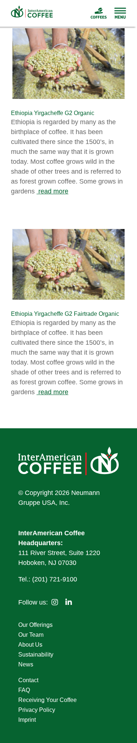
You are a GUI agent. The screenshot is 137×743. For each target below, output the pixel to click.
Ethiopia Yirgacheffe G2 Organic (52, 113)
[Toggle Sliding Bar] (116, 13)
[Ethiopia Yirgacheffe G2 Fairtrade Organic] (68, 264)
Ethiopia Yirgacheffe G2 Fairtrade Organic (65, 314)
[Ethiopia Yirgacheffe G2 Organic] (68, 63)
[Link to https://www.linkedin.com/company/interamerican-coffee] (68, 602)
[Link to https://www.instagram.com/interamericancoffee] (55, 602)
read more (52, 191)
